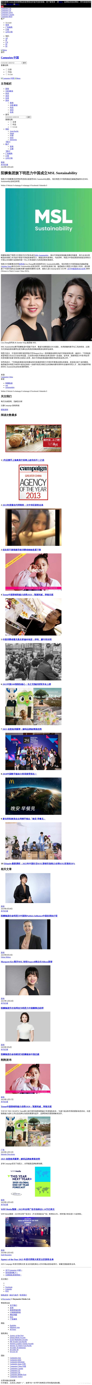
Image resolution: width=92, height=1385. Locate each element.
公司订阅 (9, 32)
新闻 (7, 89)
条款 (17, 4)
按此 (60, 2)
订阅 (7, 29)
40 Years (13, 1329)
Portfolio (13, 1325)
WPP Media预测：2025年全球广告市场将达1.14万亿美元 (28, 1209)
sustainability (10, 387)
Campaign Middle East (18, 1375)
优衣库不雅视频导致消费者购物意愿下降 (22, 550)
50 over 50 (14, 1352)
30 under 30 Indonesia (18, 1348)
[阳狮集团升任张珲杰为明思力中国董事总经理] (27, 995)
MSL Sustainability (42, 255)
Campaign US (6, 11)
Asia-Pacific (14, 131)
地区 (7, 129)
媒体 (2, 1097)
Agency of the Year (17, 1336)
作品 (10, 72)
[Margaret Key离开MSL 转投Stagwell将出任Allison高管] (27, 949)
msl (6, 385)
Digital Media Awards (17, 1338)
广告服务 (9, 27)
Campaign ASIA (7, 13)
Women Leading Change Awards (21, 1344)
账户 (7, 144)
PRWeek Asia (15, 1327)
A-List (10, 74)
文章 (10, 69)
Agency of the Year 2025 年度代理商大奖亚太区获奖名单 (27, 1259)
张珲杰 (21, 264)
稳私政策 (9, 4)
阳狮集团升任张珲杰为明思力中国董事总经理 (22, 1008)
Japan (12, 133)
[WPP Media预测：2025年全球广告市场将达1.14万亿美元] (27, 1196)
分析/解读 (9, 91)
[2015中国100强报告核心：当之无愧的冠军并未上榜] (33, 680)
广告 (2, 1150)
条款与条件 (13, 1295)
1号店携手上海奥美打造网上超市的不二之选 (23, 460)
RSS (11, 1317)
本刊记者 (4, 165)
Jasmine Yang (6, 266)
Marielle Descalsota (8, 1154)
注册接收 (13, 1275)
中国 (11, 135)
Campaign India (15, 1360)
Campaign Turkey (16, 1377)
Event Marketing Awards (19, 1340)
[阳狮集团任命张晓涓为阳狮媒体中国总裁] (27, 1041)
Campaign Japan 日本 (18, 1364)
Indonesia (13, 140)
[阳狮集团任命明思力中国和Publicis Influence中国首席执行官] (27, 902)
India (11, 138)
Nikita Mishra (6, 957)
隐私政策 (4, 1295)
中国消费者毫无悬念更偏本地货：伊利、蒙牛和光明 (27, 639)
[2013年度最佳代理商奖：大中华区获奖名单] (33, 500)
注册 (11, 149)
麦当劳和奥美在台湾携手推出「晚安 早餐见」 (24, 819)
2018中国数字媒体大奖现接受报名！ (20, 774)
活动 (7, 96)
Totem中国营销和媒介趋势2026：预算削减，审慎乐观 (28, 595)
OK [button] (2, 6)
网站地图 (13, 1315)
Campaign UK (6, 8)
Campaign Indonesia (17, 1362)
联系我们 (23, 1295)
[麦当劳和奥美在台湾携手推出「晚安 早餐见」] (33, 814)
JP (6, 40)
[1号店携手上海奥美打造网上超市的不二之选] (33, 456)
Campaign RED (6, 17)
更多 (7, 100)
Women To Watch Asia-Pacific (21, 1346)
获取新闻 (4, 410)
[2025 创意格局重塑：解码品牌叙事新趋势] (33, 724)
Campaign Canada (7, 15)
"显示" (8, 142)
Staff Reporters (6, 1255)
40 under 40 (14, 1350)
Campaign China (7, 377)
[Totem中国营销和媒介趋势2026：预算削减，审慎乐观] (33, 590)
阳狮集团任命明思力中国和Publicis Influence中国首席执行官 (29, 916)
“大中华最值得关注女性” (76, 269)
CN (6, 42)
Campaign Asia (15, 1358)
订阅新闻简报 (15, 1312)
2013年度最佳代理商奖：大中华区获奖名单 (23, 505)
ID (6, 46)
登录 (7, 25)
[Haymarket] (6, 1299)
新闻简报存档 (15, 1310)
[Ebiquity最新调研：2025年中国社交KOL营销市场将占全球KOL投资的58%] (33, 859)
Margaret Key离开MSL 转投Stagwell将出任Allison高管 (26, 962)
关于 (13, 1270)
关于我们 (13, 1305)
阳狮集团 (9, 383)
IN (6, 44)
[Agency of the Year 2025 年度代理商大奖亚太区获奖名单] (27, 1246)
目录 (7, 98)
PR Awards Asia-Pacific (18, 1342)
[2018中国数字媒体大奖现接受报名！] (33, 769)
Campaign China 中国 (18, 1366)
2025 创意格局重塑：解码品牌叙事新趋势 (22, 729)
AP (6, 38)
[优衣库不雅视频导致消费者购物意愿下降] (33, 545)
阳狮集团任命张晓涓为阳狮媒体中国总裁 (20, 1054)
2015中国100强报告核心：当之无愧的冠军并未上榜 (27, 684)
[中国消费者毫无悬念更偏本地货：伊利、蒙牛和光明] (33, 635)
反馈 (11, 1308)
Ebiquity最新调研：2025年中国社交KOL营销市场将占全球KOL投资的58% (39, 863)
